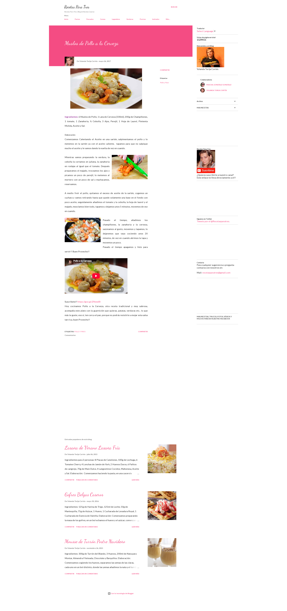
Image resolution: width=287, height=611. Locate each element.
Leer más (135, 480)
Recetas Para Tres (76, 6)
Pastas (77, 19)
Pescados (90, 19)
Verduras (129, 19)
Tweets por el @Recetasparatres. (213, 221)
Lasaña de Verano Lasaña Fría (92, 448)
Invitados (155, 19)
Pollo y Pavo (164, 83)
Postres (143, 19)
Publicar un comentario (87, 480)
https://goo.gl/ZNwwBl (89, 301)
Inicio (66, 19)
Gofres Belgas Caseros (84, 494)
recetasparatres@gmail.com (216, 272)
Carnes (102, 19)
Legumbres (116, 19)
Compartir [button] (165, 70)
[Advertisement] (102, 410)
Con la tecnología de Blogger (122, 593)
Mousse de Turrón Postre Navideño (95, 541)
